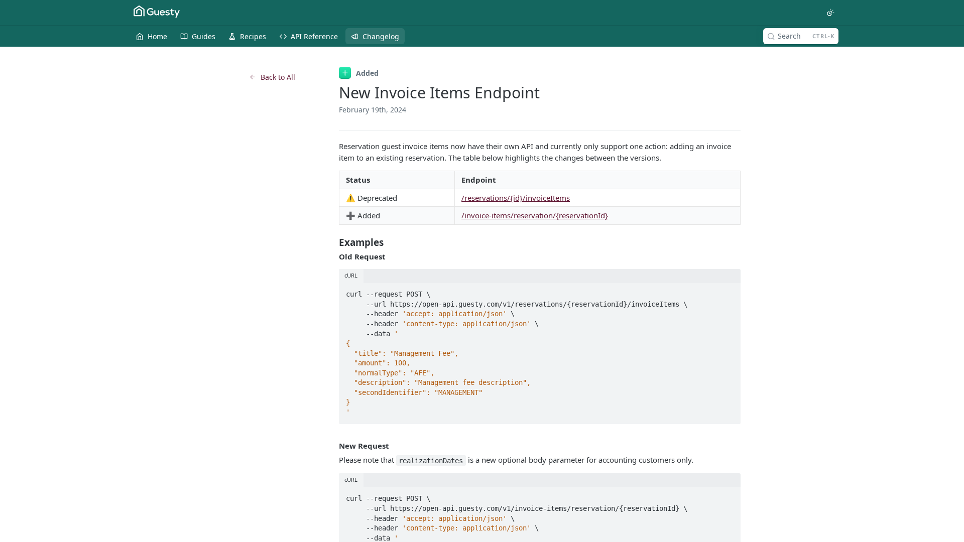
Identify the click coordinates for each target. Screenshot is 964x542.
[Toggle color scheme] (830, 13)
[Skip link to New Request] (332, 445)
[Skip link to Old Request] (332, 256)
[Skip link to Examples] (332, 242)
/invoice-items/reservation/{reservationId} (534, 215)
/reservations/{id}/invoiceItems (515, 198)
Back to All (278, 77)
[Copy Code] (728, 291)
